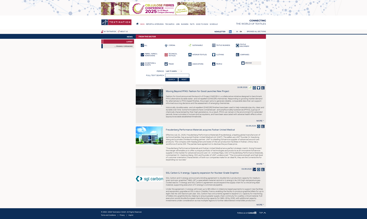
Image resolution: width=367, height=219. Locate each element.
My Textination (110, 31)
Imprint (130, 215)
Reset (184, 79)
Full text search (155, 75)
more (259, 121)
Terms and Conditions (108, 215)
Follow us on (242, 213)
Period (160, 71)
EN (241, 31)
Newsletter (219, 32)
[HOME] (137, 24)
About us (124, 31)
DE (237, 31)
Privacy (122, 215)
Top (261, 213)
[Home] (116, 26)
